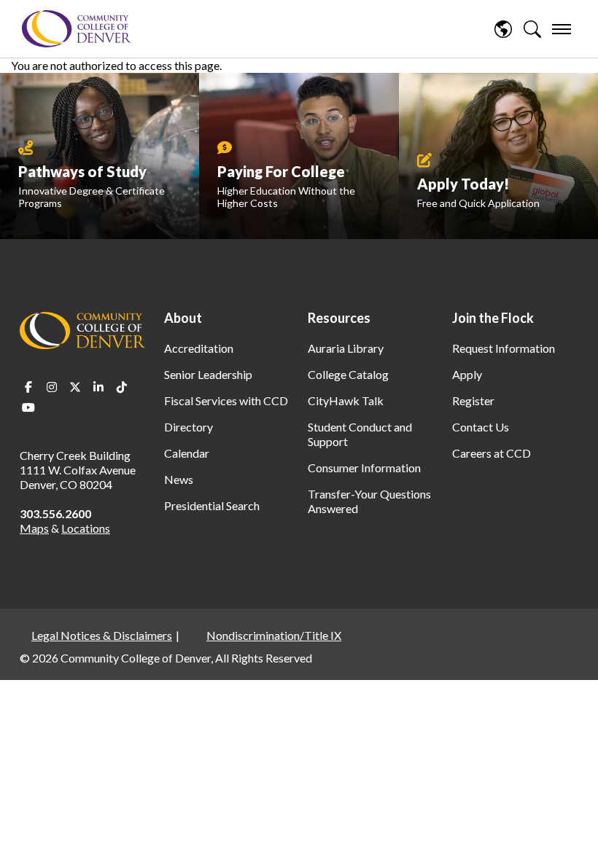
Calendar (186, 453)
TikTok (122, 387)
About (183, 318)
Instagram (52, 387)
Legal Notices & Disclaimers (101, 635)
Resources (339, 318)
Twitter (75, 387)
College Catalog (348, 374)
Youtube (28, 407)
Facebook (28, 387)
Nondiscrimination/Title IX (273, 635)
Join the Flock (493, 318)
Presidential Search (212, 505)
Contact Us (480, 427)
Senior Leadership (208, 374)
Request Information (503, 348)
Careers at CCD (491, 453)
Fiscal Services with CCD (226, 400)
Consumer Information (364, 467)
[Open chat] (568, 828)
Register (473, 400)
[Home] (76, 28)
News (178, 479)
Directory (188, 427)
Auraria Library (346, 348)
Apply (467, 374)
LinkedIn (98, 387)
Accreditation (198, 348)
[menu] (561, 29)
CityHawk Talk (346, 400)
